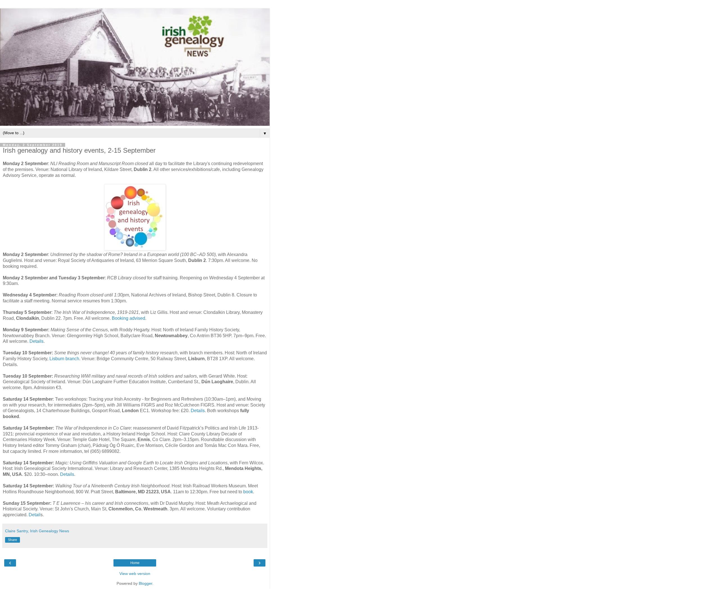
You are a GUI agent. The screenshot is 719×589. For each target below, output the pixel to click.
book (247, 491)
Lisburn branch (64, 358)
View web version (134, 573)
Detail (34, 514)
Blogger (145, 583)
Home (135, 563)
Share (12, 540)
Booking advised (128, 318)
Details (36, 341)
